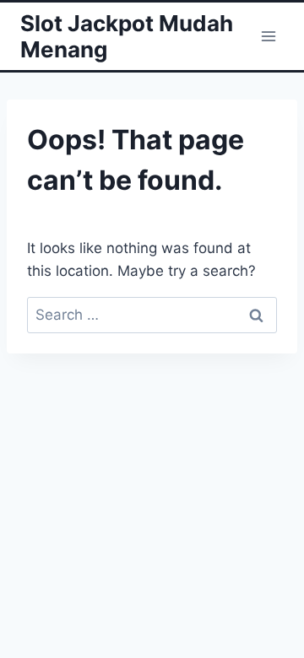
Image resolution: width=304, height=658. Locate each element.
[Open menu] (268, 36)
